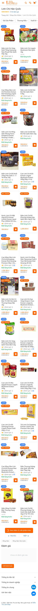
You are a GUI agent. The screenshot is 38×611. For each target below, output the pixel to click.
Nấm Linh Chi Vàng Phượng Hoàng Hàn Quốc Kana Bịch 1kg (8, 343)
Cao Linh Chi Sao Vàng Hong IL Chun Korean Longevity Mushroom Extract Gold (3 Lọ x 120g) (27, 302)
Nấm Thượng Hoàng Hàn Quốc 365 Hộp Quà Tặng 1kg (27, 468)
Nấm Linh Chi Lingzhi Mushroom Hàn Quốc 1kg (27, 50)
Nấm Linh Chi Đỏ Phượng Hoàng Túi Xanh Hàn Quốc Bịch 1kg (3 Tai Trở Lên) (27, 511)
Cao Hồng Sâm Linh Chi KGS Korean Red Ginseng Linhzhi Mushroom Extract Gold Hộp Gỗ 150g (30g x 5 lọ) (8, 469)
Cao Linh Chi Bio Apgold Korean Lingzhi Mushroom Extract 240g (9, 385)
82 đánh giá (15, 12)
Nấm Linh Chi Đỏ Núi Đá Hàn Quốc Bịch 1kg (28, 133)
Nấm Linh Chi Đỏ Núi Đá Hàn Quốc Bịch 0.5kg (27, 92)
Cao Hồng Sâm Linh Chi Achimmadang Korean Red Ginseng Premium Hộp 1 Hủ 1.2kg (8, 260)
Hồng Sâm (6, 541)
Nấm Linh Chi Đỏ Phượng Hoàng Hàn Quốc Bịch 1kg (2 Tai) (27, 217)
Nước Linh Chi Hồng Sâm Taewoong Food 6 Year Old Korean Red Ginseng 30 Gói (28, 260)
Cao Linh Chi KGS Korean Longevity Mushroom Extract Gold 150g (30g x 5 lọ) (28, 385)
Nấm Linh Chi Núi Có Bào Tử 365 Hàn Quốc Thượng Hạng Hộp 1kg (9, 302)
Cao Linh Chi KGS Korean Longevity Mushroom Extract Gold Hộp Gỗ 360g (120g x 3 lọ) (26, 344)
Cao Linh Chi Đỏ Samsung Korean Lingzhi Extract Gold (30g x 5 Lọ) (8, 427)
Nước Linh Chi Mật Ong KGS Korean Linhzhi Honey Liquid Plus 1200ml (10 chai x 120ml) (9, 218)
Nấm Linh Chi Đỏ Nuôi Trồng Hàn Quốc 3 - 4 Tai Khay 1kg (9, 175)
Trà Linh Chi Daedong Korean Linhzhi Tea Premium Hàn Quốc (28, 426)
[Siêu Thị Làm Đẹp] (12, 3)
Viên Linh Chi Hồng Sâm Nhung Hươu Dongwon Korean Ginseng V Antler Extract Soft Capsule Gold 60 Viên (8, 134)
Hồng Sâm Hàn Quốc (19, 541)
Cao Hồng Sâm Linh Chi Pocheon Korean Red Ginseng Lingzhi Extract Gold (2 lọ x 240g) (8, 93)
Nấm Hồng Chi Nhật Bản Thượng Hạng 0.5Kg (8, 510)
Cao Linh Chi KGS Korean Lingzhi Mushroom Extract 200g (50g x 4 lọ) (26, 176)
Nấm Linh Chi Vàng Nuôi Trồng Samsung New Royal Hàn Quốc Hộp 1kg (9, 51)
